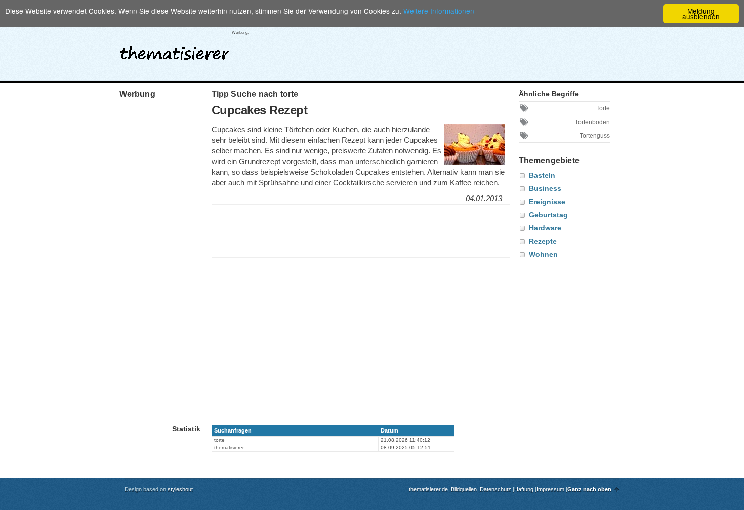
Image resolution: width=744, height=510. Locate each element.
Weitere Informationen (438, 11)
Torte (603, 108)
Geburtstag (548, 215)
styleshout (180, 489)
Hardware (545, 228)
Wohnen (543, 254)
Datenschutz (495, 489)
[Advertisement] (441, 50)
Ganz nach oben (589, 489)
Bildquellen (464, 489)
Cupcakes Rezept (260, 110)
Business (545, 188)
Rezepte (543, 241)
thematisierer (174, 50)
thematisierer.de (428, 489)
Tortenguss (595, 135)
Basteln (542, 175)
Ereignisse (547, 202)
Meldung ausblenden (701, 13)
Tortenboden (592, 122)
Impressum (550, 489)
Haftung (523, 489)
